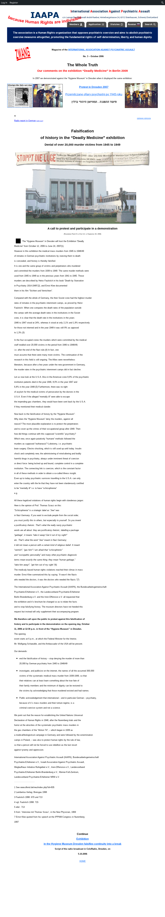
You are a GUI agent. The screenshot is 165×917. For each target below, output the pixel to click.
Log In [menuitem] (4, 2)
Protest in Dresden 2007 (93, 87)
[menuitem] (162, 2)
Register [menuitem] (14, 2)
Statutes (115, 24)
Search (148, 24)
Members (74, 24)
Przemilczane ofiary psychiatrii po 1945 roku (93, 94)
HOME (82, 861)
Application (95, 24)
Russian (132, 24)
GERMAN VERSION (144, 118)
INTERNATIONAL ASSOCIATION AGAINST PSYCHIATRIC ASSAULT (101, 49)
